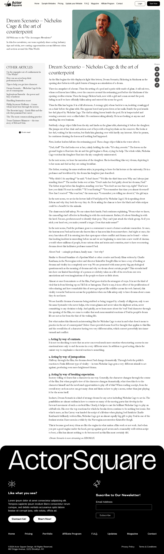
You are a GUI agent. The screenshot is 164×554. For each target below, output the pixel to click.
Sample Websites (49, 4)
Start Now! (44, 519)
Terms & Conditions (148, 547)
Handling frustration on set (18, 100)
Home (36, 4)
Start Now (153, 4)
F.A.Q (86, 4)
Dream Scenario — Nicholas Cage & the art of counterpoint (23, 89)
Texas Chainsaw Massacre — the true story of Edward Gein (22, 121)
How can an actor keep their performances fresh (18, 79)
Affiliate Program (107, 4)
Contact (119, 4)
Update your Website (74, 4)
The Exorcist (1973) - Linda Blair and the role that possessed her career (24, 111)
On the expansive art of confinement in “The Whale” (23, 73)
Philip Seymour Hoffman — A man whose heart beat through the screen (22, 105)
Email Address (104, 501)
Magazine (95, 4)
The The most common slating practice (24, 116)
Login (140, 4)
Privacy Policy (127, 547)
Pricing (60, 4)
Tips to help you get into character (21, 84)
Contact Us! (19, 519)
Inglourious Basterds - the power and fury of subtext (22, 95)
